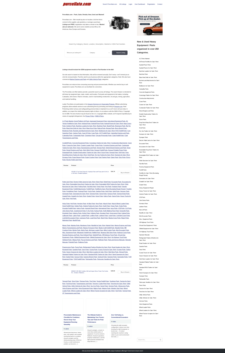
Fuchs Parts (91, 191)
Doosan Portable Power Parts (117, 150)
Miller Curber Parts (109, 230)
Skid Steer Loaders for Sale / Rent (97, 252)
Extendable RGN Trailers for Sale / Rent (111, 184)
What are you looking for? (74, 52)
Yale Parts (118, 291)
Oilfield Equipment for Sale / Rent (100, 237)
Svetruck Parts (102, 257)
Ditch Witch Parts (88, 150)
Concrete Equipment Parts (80, 143)
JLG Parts (128, 208)
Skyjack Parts (123, 252)
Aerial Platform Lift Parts (81, 121)
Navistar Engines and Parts (70, 235)
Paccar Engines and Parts (89, 240)
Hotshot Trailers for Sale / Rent (92, 206)
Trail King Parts (71, 283)
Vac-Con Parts (95, 286)
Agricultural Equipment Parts (116, 121)
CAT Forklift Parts (104, 133)
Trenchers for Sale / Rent (118, 283)
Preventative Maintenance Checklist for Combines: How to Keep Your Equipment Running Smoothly (72, 319)
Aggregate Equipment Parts (98, 121)
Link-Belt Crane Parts (123, 215)
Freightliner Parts (71, 191)
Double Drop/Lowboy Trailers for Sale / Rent (87, 152)
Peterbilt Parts (72, 242)
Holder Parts (78, 206)
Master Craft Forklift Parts (106, 228)
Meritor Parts (76, 230)
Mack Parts (104, 218)
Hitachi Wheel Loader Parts (120, 203)
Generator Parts (67, 193)
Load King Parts (95, 218)
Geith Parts (116, 191)
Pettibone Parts (83, 242)
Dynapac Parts (67, 157)
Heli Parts (73, 203)
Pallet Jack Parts (67, 182)
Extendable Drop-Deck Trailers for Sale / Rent (84, 184)
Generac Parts (124, 191)
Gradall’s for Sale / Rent (78, 196)
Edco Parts (122, 157)
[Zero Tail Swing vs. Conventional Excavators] (119, 311)
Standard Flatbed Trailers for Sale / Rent (74, 254)
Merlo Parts (84, 230)
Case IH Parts (86, 133)
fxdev (114, 321)
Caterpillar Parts (67, 135)
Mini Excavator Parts (122, 230)
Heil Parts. (73, 198)
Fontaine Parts (116, 186)
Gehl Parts (108, 191)
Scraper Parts (121, 249)
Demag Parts (101, 148)
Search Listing (120, 52)
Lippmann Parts (84, 218)
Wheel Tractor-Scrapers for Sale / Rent (103, 291)
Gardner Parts (100, 191)
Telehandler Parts (90, 259)
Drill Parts (122, 152)
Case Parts (94, 133)
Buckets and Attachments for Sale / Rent (85, 131)
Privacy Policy (89, 116)
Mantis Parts (110, 225)
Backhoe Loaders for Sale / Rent (86, 126)
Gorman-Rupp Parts (123, 193)
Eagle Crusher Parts (91, 157)
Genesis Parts (94, 193)
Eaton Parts (114, 157)
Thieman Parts (84, 281)
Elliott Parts (107, 182)
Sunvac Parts (78, 257)
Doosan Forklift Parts (100, 150)
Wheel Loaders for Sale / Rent (80, 291)
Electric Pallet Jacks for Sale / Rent (84, 182)
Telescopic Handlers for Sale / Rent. (108, 259)
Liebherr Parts (103, 215)
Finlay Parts (100, 186)
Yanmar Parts (126, 291)
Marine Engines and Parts (78, 79)
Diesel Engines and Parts (74, 150)
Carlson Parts (77, 133)
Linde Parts (112, 215)
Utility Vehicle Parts (95, 79)
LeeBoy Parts (94, 215)
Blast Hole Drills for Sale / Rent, (76, 128)
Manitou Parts (75, 225)
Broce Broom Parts (121, 128)
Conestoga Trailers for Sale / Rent (99, 143)
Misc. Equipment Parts (69, 232)
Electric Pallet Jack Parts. (74, 160)
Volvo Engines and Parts (70, 288)
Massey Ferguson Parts (90, 228)
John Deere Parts (67, 211)
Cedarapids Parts (78, 135)
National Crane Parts (123, 232)
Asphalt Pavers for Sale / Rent (113, 123)
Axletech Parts (70, 126)
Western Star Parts (117, 288)
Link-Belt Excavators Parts (70, 218)
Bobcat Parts (101, 128)
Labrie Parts (76, 215)
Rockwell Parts (67, 249)
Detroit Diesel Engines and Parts (116, 148)
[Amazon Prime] (113, 173)
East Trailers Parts (104, 157)
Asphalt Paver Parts (97, 123)
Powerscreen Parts (68, 247)
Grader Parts (91, 196)
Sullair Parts (70, 257)
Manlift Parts (76, 220)
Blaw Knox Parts (91, 128)
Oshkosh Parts (67, 240)
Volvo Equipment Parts (85, 288)
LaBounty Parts (67, 215)
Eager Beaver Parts (78, 157)
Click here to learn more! (135, 351)
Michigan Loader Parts (96, 230)
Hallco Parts (107, 196)
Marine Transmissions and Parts (72, 228)
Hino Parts (99, 203)
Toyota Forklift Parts (103, 281)
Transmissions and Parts (84, 283)
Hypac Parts (114, 206)
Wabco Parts (97, 288)
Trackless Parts (114, 281)
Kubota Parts (126, 213)
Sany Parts (85, 249)
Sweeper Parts (112, 257)
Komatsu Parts (104, 213)
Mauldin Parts (119, 228)
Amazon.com (118, 106)
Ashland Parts (86, 123)
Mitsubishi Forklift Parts (84, 232)
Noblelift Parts (97, 235)
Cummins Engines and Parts (112, 145)
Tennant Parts (66, 281)
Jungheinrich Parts (80, 211)
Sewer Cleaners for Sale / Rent (76, 252)
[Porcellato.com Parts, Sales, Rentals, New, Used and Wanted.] (77, 4)
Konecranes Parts (115, 213)
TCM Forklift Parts (79, 259)
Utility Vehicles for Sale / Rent (80, 286)
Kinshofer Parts (67, 213)
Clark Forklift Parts (118, 135)
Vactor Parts (104, 286)
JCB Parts (121, 208)
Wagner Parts (106, 288)
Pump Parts (78, 247)
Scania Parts (93, 249)
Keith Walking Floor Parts (111, 211)
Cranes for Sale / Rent (73, 145)
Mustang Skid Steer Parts (109, 232)
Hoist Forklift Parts (68, 206)
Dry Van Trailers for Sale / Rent (104, 155)
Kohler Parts (86, 213)
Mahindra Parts (67, 220)
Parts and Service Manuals (116, 240)
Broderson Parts (67, 131)
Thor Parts (92, 281)
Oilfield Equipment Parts (81, 237)
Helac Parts (66, 203)
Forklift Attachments (79, 189)
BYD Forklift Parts (121, 131)
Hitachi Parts (107, 203)
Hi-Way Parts (91, 203)
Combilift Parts (67, 143)
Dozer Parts (105, 152)
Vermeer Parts (113, 286)
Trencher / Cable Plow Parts (101, 283)
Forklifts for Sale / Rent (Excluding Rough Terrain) (110, 189)
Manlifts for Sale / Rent (98, 225)
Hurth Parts (106, 206)
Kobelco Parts (77, 213)
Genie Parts (103, 193)
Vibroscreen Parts (123, 286)
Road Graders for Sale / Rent (121, 247)
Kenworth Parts (124, 211)
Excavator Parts (116, 182)
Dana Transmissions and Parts (86, 148)
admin (67, 328)
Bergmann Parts (120, 126)
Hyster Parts (123, 206)
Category (92, 52)
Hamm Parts (116, 196)
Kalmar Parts (98, 211)
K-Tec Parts (90, 211)
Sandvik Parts (77, 249)
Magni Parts (125, 218)
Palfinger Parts (102, 240)
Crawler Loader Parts (87, 145)
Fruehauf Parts (82, 191)
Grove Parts (99, 196)
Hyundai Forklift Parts (69, 208)
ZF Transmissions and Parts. (71, 293)
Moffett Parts (96, 232)
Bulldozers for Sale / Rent (107, 131)
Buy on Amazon (125, 172)
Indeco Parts (80, 208)
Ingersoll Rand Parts (91, 208)
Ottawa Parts (76, 240)
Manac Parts (66, 225)
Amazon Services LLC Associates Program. (101, 104)
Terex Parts (75, 281)
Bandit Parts (110, 126)
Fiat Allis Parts (91, 186)
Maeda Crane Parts (114, 218)
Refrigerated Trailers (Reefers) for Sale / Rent (97, 247)
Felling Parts (82, 186)
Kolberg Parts (95, 213)
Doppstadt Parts (67, 152)
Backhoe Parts (101, 126)
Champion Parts (90, 135)
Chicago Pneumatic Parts (104, 135)
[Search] (161, 340)
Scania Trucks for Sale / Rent (107, 249)
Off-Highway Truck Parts (109, 235)
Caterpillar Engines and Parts (120, 133)
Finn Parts (108, 186)
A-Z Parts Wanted (67, 121)
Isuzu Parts (114, 208)
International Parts (104, 208)
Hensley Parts (81, 203)
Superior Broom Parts (90, 257)
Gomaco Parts (111, 193)
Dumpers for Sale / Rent (122, 155)
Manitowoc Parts (85, 225)
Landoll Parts (85, 215)
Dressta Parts (113, 152)
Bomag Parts (110, 128)
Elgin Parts (99, 182)
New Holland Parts (86, 235)
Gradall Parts (66, 196)
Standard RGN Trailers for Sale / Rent (100, 254)
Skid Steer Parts (113, 252)
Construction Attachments (119, 143)
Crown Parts (99, 145)
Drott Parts (91, 155)
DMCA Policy (99, 116)
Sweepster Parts (122, 257)
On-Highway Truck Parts (119, 237)
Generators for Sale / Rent (81, 193)
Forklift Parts (90, 189)
